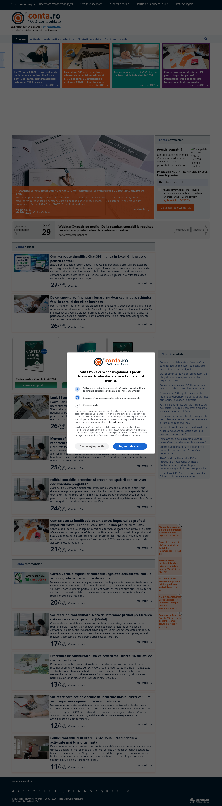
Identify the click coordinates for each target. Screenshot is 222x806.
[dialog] (111, 403)
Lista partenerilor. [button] (115, 422)
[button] (111, 405)
